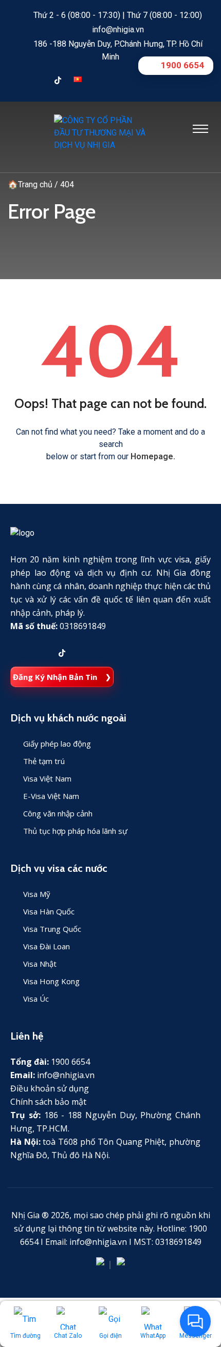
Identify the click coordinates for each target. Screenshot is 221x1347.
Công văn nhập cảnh (58, 813)
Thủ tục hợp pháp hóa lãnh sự (75, 831)
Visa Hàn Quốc (49, 911)
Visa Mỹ (36, 894)
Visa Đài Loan (46, 946)
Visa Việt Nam (47, 778)
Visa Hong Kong (51, 981)
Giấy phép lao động (57, 743)
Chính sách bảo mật (48, 1101)
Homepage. (153, 456)
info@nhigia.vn (118, 29)
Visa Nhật (40, 964)
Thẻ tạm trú (44, 761)
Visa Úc (36, 998)
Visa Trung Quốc (52, 929)
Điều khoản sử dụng (49, 1088)
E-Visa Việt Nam (51, 796)
